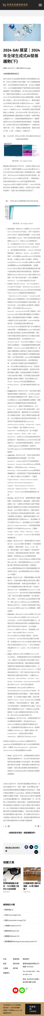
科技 (4, 959)
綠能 (4, 964)
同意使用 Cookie (33, 1009)
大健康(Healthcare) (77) (12, 926)
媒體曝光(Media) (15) (11, 936)
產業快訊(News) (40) (11, 931)
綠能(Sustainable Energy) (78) (15, 920)
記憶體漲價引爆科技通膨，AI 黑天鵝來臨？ (32, 886)
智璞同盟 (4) (8, 910)
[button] (4, 880)
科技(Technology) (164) (12, 915)
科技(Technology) (25, 68)
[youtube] (15, 988)
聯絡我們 (26, 959)
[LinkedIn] (36, 847)
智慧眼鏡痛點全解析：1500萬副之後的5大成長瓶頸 (11, 886)
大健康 (5, 968)
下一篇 (36, 826)
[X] (31, 847)
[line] (22, 988)
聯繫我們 (31, 833)
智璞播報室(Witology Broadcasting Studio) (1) (20, 941)
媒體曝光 (6, 973)
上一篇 (7, 826)
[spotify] (29, 988)
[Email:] (36, 852)
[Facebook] (26, 847)
